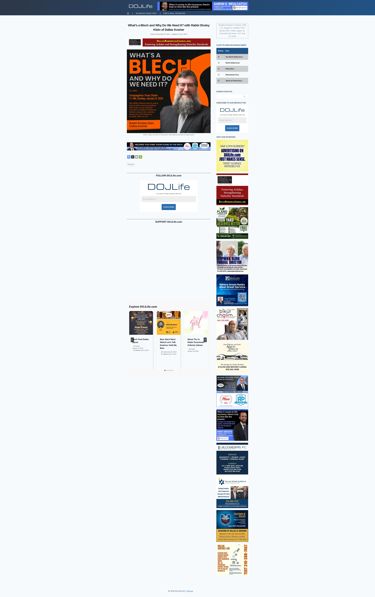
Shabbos (131, 164)
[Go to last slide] (132, 339)
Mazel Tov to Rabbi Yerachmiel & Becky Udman (196, 342)
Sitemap (190, 591)
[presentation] (141, 323)
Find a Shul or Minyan (174, 13)
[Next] (205, 339)
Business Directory (146, 13)
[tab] (164, 370)
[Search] (244, 96)
